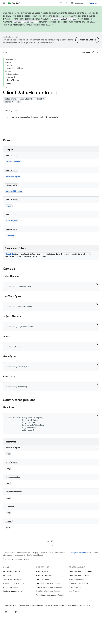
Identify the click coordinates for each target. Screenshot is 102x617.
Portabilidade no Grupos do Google (50, 595)
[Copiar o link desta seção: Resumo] (16, 140)
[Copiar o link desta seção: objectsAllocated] (24, 316)
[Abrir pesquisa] (61, 2)
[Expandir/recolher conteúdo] (17, 59)
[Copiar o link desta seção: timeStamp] (18, 376)
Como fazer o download (12, 579)
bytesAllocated (13, 162)
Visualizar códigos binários (13, 583)
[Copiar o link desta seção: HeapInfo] (16, 407)
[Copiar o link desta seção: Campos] (17, 268)
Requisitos (7, 575)
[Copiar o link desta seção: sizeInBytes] (18, 356)
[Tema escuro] (97, 283)
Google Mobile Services (78, 583)
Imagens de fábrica (10, 587)
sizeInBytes (11, 220)
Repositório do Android (12, 571)
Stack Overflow (75, 587)
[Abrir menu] (3, 3)
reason (9, 206)
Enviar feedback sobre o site (78, 605)
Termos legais (37, 605)
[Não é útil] (97, 52)
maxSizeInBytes (13, 176)
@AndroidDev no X (43, 575)
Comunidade (24, 605)
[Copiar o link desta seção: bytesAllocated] (22, 276)
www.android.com (76, 579)
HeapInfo (10, 254)
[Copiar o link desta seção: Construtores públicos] (37, 400)
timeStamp (10, 235)
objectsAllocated (14, 191)
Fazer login (94, 3)
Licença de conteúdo (78, 553)
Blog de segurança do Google (48, 583)
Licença (49, 605)
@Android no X (42, 571)
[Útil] (93, 52)
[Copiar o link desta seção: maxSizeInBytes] (23, 296)
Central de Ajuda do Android (80, 571)
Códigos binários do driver (13, 591)
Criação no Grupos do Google (48, 591)
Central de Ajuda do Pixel (79, 575)
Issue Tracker (74, 591)
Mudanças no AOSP (43, 25)
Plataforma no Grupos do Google (49, 587)
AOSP (5, 52)
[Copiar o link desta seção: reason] (13, 336)
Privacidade (59, 605)
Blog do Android (42, 579)
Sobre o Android (10, 605)
